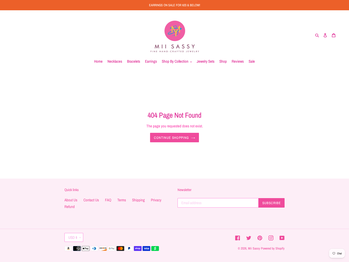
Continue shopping (171, 137)
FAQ (108, 200)
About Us (70, 200)
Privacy (156, 200)
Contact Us (91, 200)
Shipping (138, 200)
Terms (121, 200)
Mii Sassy (254, 248)
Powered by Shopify (273, 248)
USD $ (72, 237)
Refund (69, 206)
